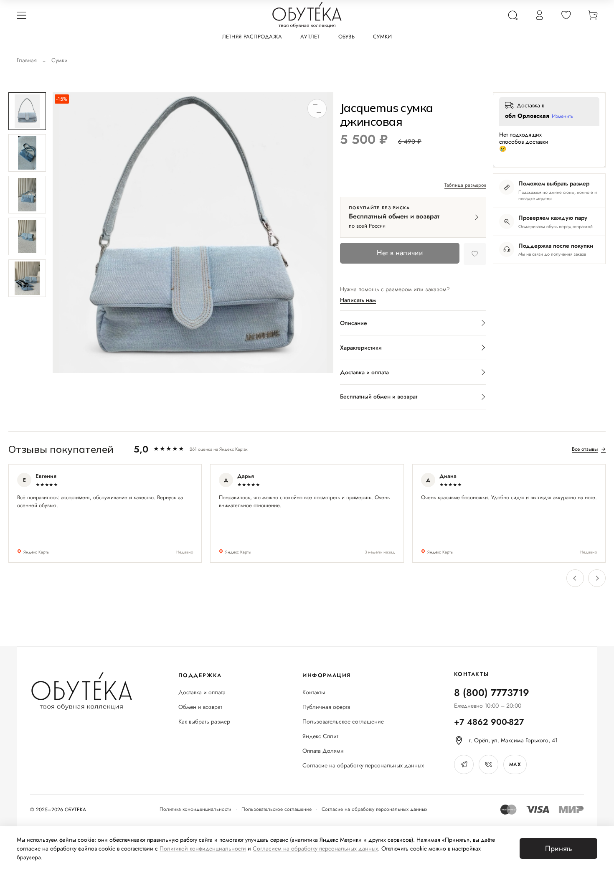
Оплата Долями (323, 751)
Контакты (313, 692)
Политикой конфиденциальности (203, 848)
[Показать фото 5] (27, 278)
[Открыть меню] (21, 15)
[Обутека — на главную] (81, 691)
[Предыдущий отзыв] (575, 578)
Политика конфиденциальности (195, 809)
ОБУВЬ (346, 36)
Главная (27, 60)
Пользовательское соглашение (343, 722)
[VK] (488, 764)
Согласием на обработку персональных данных (315, 848)
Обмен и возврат (200, 707)
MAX (515, 764)
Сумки (59, 60)
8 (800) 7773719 (491, 692)
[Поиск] (512, 15)
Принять (558, 848)
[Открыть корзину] (592, 15)
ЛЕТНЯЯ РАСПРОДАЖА (252, 36)
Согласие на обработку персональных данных (363, 765)
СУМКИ (382, 36)
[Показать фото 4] (27, 236)
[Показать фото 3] (27, 194)
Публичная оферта (326, 707)
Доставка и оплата (202, 692)
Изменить (562, 116)
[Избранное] (566, 15)
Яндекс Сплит (320, 736)
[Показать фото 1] (27, 111)
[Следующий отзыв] (597, 578)
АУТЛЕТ (310, 36)
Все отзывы (589, 449)
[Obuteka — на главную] (307, 15)
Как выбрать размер (204, 722)
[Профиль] (539, 15)
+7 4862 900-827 (489, 722)
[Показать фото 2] (27, 153)
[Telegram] (464, 764)
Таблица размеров (465, 185)
